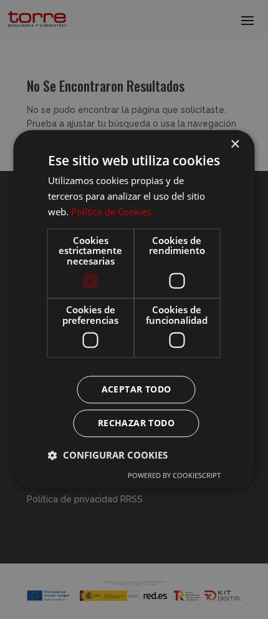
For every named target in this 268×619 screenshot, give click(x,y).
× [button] (234, 144)
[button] (108, 455)
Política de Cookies (111, 211)
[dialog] (134, 309)
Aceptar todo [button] (136, 390)
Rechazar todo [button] (136, 423)
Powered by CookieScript (174, 475)
